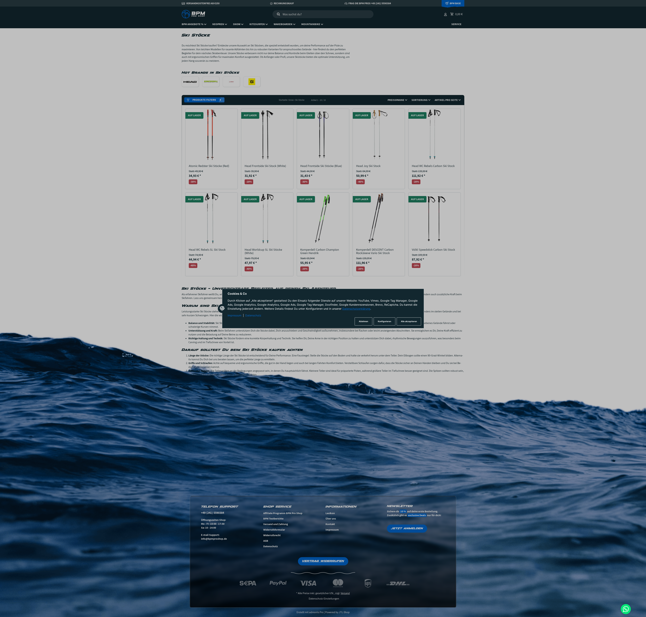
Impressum (234, 315)
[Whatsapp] (626, 609)
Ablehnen (363, 321)
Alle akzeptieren (409, 321)
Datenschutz (253, 315)
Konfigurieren (384, 321)
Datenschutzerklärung (356, 309)
